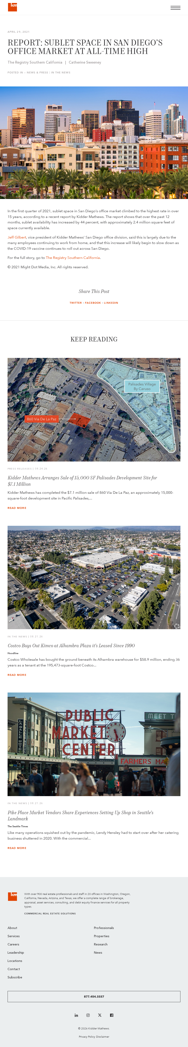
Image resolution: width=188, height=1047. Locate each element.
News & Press (37, 72)
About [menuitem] (12, 928)
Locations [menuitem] (15, 961)
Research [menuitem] (101, 944)
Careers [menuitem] (13, 944)
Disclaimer (102, 1036)
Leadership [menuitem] (16, 952)
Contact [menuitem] (14, 969)
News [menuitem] (98, 952)
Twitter (76, 302)
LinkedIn (111, 302)
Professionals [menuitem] (104, 928)
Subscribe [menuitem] (15, 977)
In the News (60, 72)
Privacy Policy (87, 1036)
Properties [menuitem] (101, 936)
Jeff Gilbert (17, 237)
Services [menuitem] (14, 936)
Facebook (93, 302)
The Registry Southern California (73, 257)
